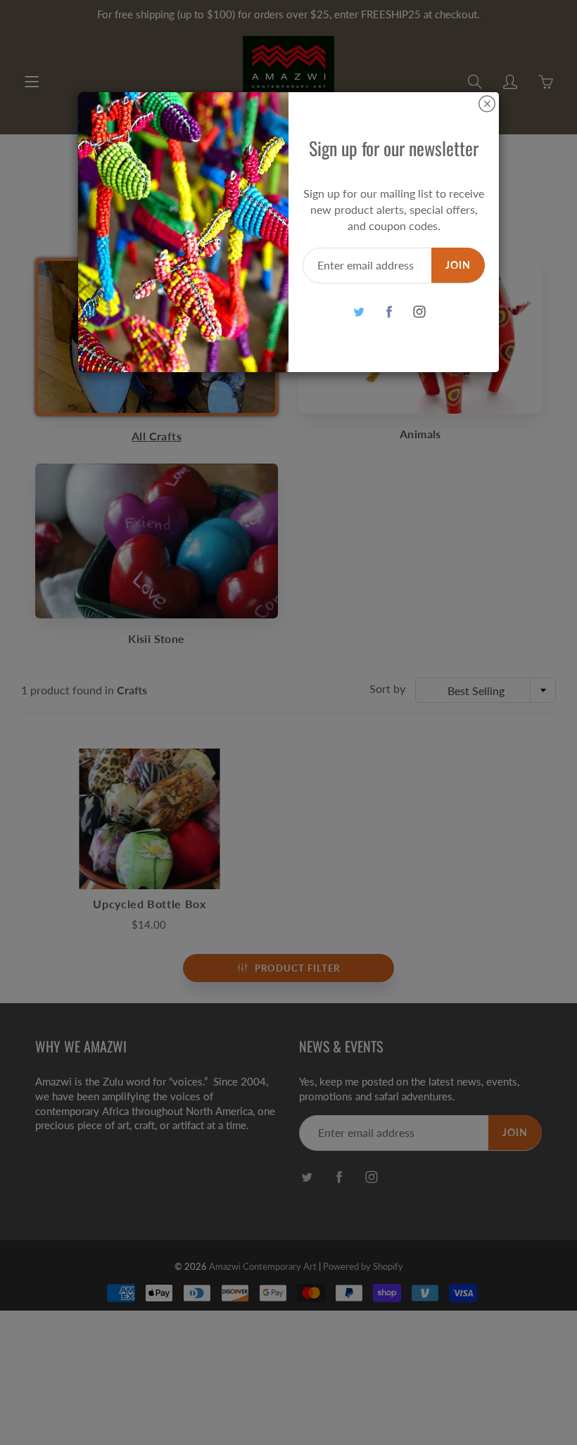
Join (458, 265)
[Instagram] (419, 311)
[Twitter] (358, 311)
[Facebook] (388, 311)
